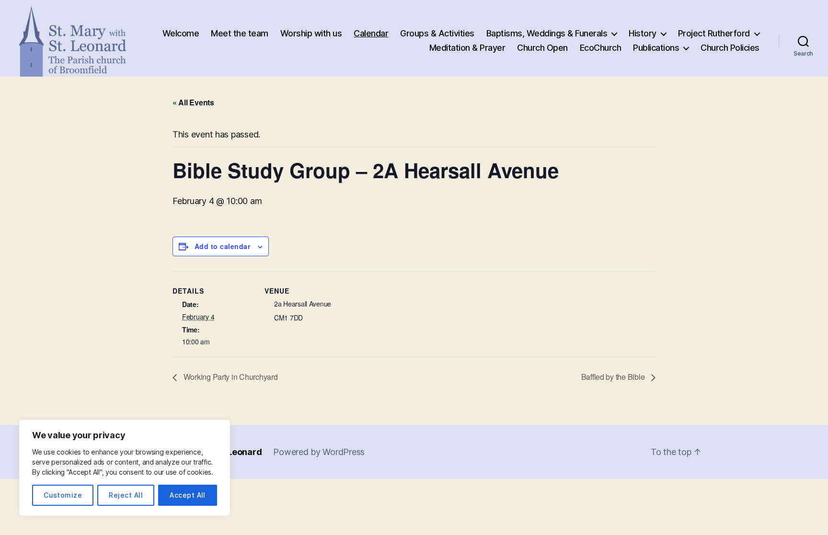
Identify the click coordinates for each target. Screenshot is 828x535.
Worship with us (311, 33)
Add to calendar (222, 246)
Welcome (180, 33)
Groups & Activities (437, 33)
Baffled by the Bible (613, 376)
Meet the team (239, 33)
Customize (63, 495)
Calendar (371, 33)
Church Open (542, 48)
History (642, 33)
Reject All (126, 495)
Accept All (188, 495)
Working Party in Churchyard (229, 376)
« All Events (193, 102)
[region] (124, 468)
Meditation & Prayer (467, 48)
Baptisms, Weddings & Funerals (547, 33)
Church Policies (730, 48)
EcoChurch (600, 48)
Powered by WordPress (319, 452)
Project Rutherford (714, 33)
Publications (656, 48)
